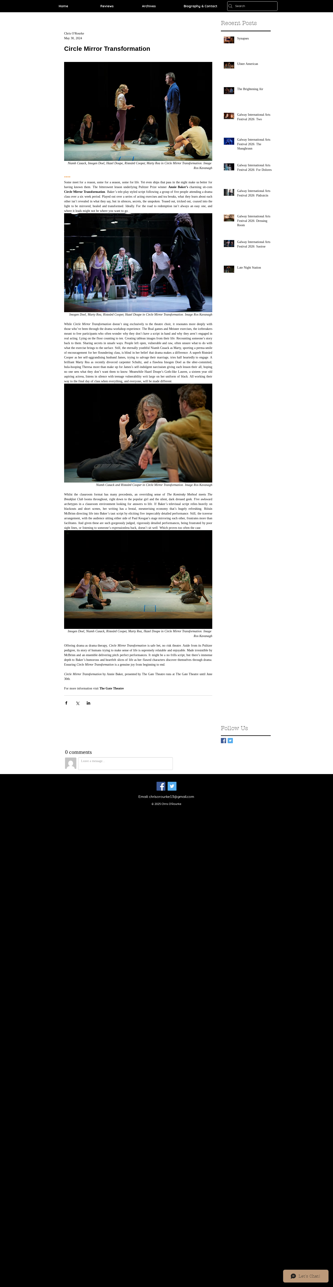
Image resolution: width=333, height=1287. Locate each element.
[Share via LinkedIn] (88, 703)
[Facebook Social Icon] (161, 786)
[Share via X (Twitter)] (77, 703)
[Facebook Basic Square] (223, 740)
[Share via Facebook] (66, 703)
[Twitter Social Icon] (172, 786)
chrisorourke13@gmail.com (171, 797)
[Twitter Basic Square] (230, 740)
